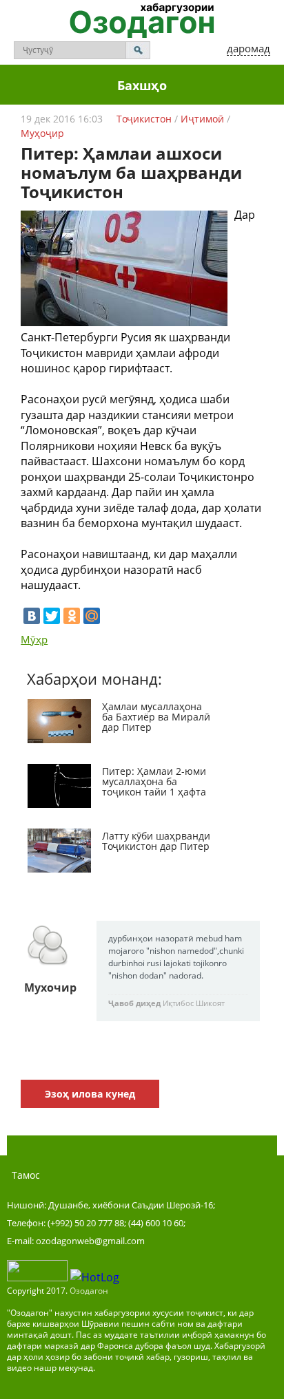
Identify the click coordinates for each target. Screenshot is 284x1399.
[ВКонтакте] (31, 616)
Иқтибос (178, 1003)
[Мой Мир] (91, 616)
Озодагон (89, 1290)
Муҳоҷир (42, 133)
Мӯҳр (34, 639)
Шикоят (210, 1003)
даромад (248, 48)
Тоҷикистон (144, 118)
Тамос (26, 1175)
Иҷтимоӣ (202, 118)
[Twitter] (51, 616)
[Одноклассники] (71, 616)
